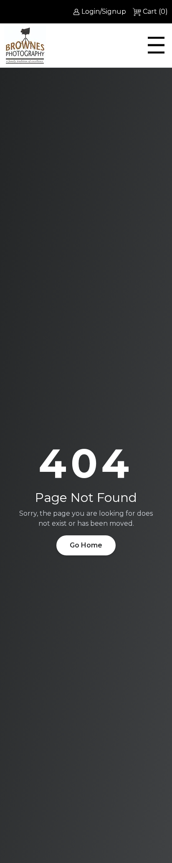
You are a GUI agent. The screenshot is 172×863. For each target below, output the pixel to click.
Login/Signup (103, 11)
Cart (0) (155, 11)
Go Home (86, 545)
